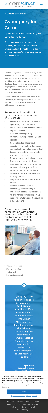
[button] (44, 374)
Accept (24, 392)
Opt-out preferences (18, 396)
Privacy (28, 396)
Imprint (34, 396)
